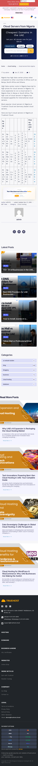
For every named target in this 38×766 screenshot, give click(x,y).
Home (3, 66)
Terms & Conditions (7, 706)
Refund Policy (5, 712)
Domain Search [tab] (10, 46)
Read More (6, 440)
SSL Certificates (6, 652)
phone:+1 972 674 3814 (11, 617)
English (25, 1)
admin (7, 72)
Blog (6, 266)
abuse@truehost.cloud (13, 717)
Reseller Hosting (6, 679)
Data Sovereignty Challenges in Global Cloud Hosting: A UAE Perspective (19, 525)
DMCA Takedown (6, 715)
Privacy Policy (5, 709)
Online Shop (5, 664)
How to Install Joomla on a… (15, 319)
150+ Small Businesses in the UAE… (18, 270)
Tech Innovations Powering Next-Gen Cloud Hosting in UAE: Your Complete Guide (18, 477)
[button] (12, 17)
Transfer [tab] (29, 46)
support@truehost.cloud (12, 623)
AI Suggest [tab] (21, 46)
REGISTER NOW (24, 4)
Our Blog (4, 691)
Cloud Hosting (12, 66)
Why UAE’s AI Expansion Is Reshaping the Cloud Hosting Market (18, 429)
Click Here (19, 12)
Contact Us (4, 694)
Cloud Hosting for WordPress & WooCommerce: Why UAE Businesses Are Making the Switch (19, 573)
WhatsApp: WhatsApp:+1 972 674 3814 (16, 619)
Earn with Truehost (7, 675)
